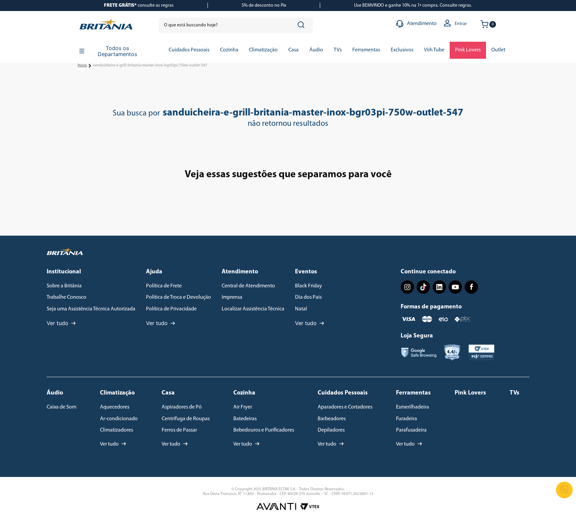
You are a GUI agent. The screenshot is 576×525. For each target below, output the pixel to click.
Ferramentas (413, 393)
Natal (301, 309)
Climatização (117, 393)
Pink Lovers (470, 393)
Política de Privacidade (171, 309)
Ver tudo (57, 323)
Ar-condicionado (119, 419)
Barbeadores (332, 419)
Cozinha (244, 393)
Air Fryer (242, 407)
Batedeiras (245, 419)
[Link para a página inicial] (82, 65)
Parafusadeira (411, 430)
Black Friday (308, 286)
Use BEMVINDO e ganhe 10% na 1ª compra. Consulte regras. (413, 5)
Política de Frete (164, 286)
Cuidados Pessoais (343, 393)
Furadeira (406, 419)
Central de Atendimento (248, 286)
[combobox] (236, 25)
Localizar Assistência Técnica (253, 309)
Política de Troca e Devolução (178, 297)
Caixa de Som (61, 407)
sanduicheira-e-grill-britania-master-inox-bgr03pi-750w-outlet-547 (150, 65)
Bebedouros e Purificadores (263, 430)
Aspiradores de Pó (182, 407)
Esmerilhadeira (412, 407)
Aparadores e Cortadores (345, 407)
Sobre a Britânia (64, 286)
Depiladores (331, 430)
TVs (514, 393)
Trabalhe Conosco (66, 297)
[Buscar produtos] (302, 25)
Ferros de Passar (179, 430)
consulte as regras (139, 5)
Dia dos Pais (308, 297)
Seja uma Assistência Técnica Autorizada (91, 309)
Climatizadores (116, 430)
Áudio (55, 393)
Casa (168, 393)
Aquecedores (114, 407)
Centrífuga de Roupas (186, 419)
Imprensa (232, 297)
